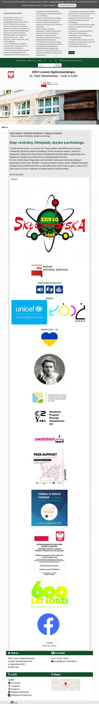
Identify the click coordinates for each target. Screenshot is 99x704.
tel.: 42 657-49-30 (60, 658)
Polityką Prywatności (57, 2)
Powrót (14, 179)
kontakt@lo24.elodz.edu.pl (65, 661)
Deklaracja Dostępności (21, 695)
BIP (12, 680)
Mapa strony (32, 60)
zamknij (71, 52)
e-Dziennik (15, 683)
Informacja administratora (75, 60)
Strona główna (22, 60)
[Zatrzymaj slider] (49, 122)
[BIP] (49, 85)
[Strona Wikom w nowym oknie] (13, 702)
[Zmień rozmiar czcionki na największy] (56, 60)
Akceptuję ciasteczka (67, 5)
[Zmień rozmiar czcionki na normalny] (45, 60)
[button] (2, 107)
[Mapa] (65, 684)
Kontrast (63, 60)
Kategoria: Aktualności (33, 133)
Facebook (15, 686)
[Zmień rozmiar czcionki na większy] (50, 60)
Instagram (15, 689)
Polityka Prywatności (20, 692)
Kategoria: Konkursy (53, 133)
